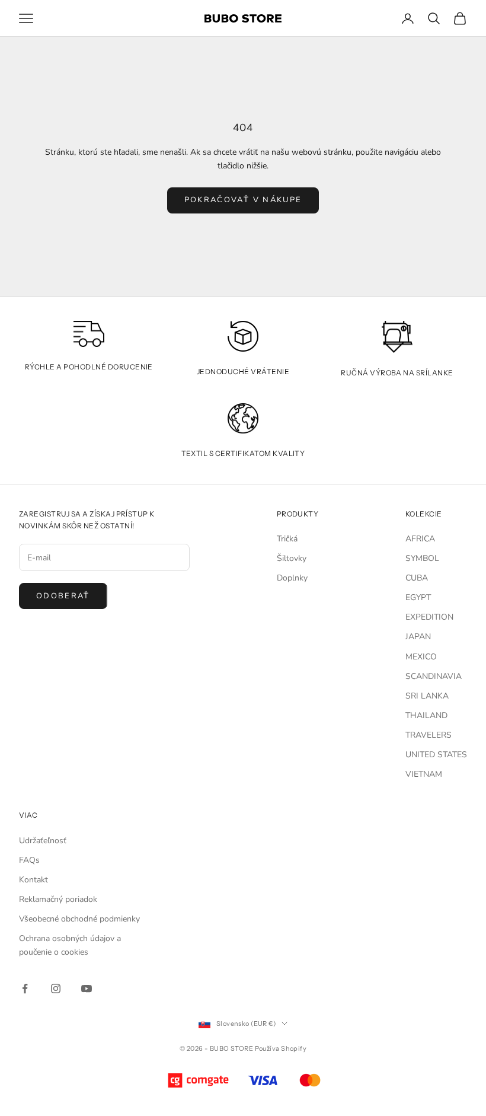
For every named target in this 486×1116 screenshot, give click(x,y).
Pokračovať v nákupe (243, 199)
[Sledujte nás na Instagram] (56, 988)
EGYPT (418, 597)
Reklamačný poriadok (58, 899)
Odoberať (63, 596)
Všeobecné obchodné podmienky (79, 918)
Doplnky (292, 577)
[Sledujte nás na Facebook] (25, 988)
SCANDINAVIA (433, 676)
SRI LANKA (427, 696)
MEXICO (421, 656)
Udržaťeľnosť (42, 840)
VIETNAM (423, 774)
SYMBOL (422, 558)
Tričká (287, 538)
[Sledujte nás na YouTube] (86, 988)
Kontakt (33, 879)
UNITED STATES (436, 754)
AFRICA (420, 538)
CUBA (416, 577)
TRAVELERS (428, 735)
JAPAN (418, 636)
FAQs (29, 860)
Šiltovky (291, 558)
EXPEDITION (429, 617)
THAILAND (426, 715)
